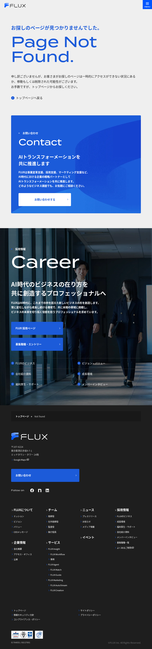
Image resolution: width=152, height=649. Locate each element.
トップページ (22, 416)
